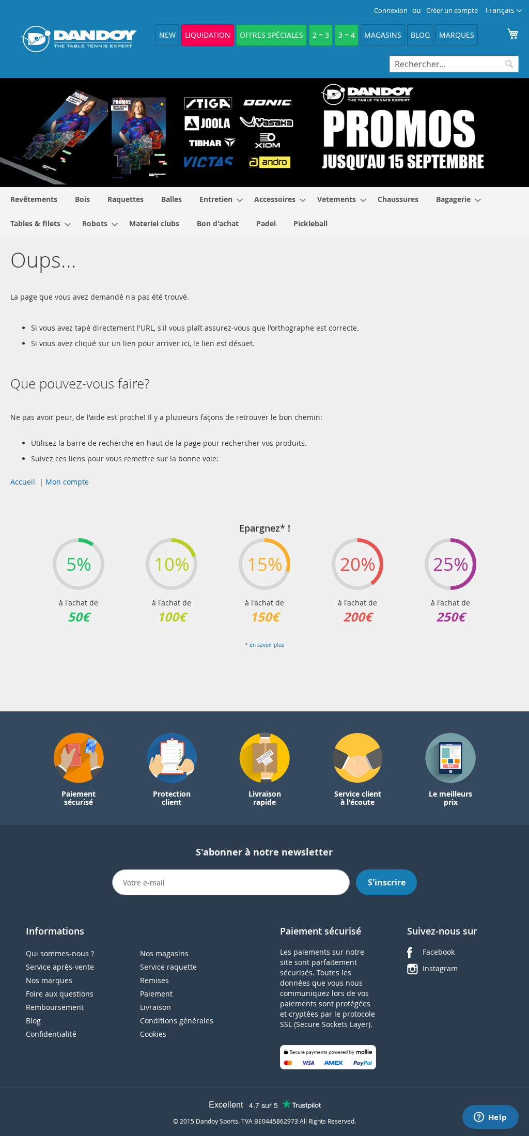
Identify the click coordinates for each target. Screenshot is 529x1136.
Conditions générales (176, 1020)
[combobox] (454, 64)
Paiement (156, 994)
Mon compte (67, 482)
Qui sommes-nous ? (60, 953)
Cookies (153, 1034)
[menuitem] (34, 199)
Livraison (155, 1007)
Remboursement (55, 1007)
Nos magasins (164, 953)
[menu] (264, 211)
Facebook (439, 952)
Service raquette (168, 967)
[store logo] (78, 39)
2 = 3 (321, 35)
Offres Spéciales (271, 35)
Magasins (382, 35)
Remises (154, 980)
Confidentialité (51, 1034)
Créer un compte (452, 10)
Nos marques (49, 980)
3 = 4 (346, 35)
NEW (167, 35)
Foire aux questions (60, 994)
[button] (504, 11)
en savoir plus (267, 645)
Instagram (440, 968)
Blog (420, 35)
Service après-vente (60, 967)
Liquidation (207, 35)
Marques (456, 35)
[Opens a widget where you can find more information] (490, 1118)
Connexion (391, 10)
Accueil (22, 482)
